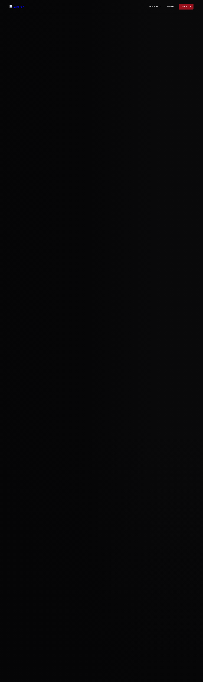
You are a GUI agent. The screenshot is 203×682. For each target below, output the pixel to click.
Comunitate (155, 6)
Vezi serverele (50, 367)
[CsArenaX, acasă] (28, 6)
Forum (186, 6)
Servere (170, 6)
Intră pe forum (24, 367)
